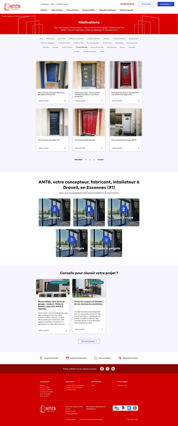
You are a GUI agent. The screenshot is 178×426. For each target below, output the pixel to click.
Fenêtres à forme (119, 39)
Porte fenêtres (67, 47)
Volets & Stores (56, 10)
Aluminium (50, 39)
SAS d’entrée (111, 47)
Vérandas (131, 47)
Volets (102, 51)
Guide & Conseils (62, 4)
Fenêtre (106, 39)
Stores (122, 47)
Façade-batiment (93, 39)
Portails (55, 47)
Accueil (4, 16)
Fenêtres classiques (48, 43)
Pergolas (46, 47)
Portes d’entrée (81, 47)
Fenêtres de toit (64, 43)
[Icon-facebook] (102, 369)
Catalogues (45, 4)
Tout (41, 39)
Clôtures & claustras (76, 39)
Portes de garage (126, 10)
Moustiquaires (132, 43)
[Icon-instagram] (107, 369)
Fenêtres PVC (78, 43)
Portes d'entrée (72, 10)
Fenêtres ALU (134, 39)
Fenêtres (44, 10)
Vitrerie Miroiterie (89, 51)
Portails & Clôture (88, 10)
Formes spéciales (93, 43)
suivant (101, 159)
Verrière (77, 51)
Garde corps (107, 43)
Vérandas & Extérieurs (107, 10)
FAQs (53, 4)
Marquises (119, 43)
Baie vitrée (61, 39)
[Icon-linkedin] (113, 369)
